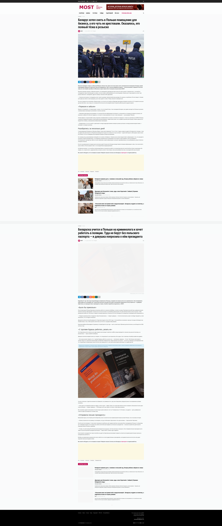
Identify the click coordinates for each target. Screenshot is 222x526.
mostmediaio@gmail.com (139, 519)
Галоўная (81, 13)
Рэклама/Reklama (127, 13)
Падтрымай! (109, 13)
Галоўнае (97, 171)
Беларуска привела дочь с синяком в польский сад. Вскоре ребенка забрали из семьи (119, 179)
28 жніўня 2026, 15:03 (106, 483)
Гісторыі (95, 13)
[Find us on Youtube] (93, 1)
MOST (82, 31)
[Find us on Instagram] (88, 1)
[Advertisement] (111, 163)
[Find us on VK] (94, 1)
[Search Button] (143, 1)
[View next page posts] (112, 216)
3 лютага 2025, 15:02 (88, 31)
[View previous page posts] (110, 216)
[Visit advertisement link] (125, 7)
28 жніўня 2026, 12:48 (101, 207)
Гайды (101, 13)
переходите (124, 152)
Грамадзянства (98, 460)
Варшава (92, 171)
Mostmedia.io (83, 522)
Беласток (87, 171)
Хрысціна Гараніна (98, 180)
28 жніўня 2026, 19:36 (106, 180)
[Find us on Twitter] (91, 1)
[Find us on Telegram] (87, 1)
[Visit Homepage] (91, 7)
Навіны (88, 13)
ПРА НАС (117, 13)
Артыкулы (82, 171)
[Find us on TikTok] (96, 1)
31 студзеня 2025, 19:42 (89, 240)
